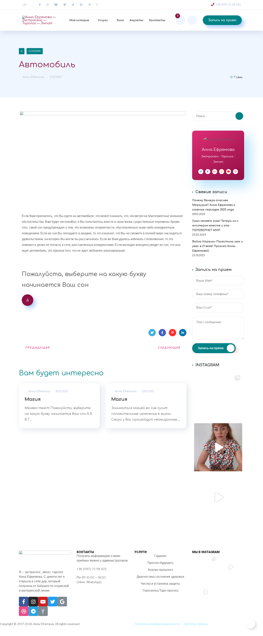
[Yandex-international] (43, 611)
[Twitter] (52, 601)
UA (24, 4)
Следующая (169, 347)
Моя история (79, 20)
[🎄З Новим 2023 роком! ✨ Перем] (218, 397)
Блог (120, 20)
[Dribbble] (23, 611)
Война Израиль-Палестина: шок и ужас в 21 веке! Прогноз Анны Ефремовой (217, 246)
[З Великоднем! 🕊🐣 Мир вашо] (230, 592)
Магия (33, 399)
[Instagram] (33, 601)
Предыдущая (37, 347)
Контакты (157, 20)
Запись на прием (222, 20)
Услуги (103, 20)
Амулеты (136, 20)
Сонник (34, 51)
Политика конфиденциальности (157, 624)
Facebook (162, 332)
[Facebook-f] (23, 601)
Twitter (152, 332)
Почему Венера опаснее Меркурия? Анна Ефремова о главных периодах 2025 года (213, 205)
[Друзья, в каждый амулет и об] (218, 497)
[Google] (62, 601)
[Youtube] (43, 601)
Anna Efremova (33, 77)
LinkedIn (182, 332)
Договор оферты (196, 624)
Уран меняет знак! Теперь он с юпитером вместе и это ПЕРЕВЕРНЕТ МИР (215, 226)
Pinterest (172, 332)
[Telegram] (33, 611)
